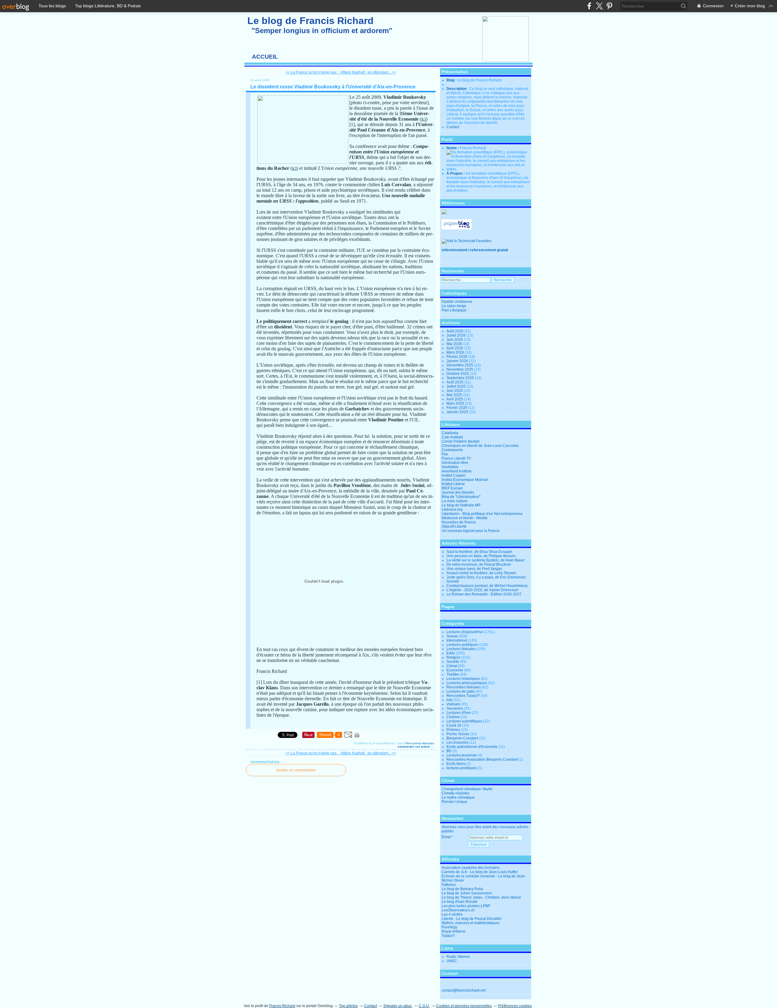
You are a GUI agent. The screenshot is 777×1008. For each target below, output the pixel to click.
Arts (449, 700)
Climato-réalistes (456, 793)
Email (446, 837)
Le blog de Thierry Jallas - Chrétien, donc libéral (481, 897)
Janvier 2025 (457, 412)
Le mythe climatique (458, 797)
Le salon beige (454, 306)
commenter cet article (414, 746)
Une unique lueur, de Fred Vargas (474, 569)
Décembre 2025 (460, 365)
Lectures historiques (463, 679)
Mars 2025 (455, 403)
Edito (450, 653)
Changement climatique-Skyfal (467, 789)
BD (449, 751)
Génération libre (455, 463)
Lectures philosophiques (466, 683)
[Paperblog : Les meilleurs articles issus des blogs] (457, 228)
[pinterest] (609, 5)
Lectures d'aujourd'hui (464, 632)
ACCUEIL (265, 56)
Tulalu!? (448, 936)
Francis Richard (282, 1006)
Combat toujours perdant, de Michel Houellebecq (487, 586)
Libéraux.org (452, 509)
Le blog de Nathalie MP (461, 505)
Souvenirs (454, 708)
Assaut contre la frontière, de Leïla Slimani (481, 573)
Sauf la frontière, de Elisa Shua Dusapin (479, 552)
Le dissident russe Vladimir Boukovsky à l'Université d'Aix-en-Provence (333, 86)
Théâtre (452, 674)
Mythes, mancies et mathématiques (471, 923)
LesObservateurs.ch (458, 910)
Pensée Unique (454, 802)
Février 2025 (457, 408)
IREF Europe (452, 488)
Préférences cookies (515, 1006)
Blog (450, 80)
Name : (453, 148)
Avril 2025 (455, 399)
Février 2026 (457, 357)
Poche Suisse (457, 734)
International (456, 640)
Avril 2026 (455, 348)
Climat (451, 666)
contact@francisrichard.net (464, 990)
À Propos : (456, 173)
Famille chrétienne (457, 302)
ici (423, 119)
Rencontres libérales (419, 743)
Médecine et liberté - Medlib (464, 518)
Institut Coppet (453, 475)
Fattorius (449, 885)
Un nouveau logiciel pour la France (471, 531)
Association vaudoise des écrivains (471, 868)
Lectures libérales (461, 649)
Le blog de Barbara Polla (462, 889)
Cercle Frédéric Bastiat (460, 441)
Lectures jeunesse (461, 755)
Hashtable (450, 467)
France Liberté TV (456, 458)
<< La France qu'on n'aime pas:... (313, 72)
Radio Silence (458, 957)
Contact (452, 127)
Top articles (348, 1006)
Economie (454, 670)
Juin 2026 (455, 340)
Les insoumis (457, 742)
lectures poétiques (461, 768)
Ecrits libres (456, 764)
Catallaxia (450, 433)
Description (456, 89)
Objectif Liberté (454, 526)
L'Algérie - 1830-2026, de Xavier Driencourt (482, 590)
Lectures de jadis (460, 691)
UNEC (451, 961)
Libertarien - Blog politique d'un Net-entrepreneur (482, 514)
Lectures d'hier (458, 713)
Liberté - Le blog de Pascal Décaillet (471, 919)
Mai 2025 (454, 395)
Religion (453, 657)
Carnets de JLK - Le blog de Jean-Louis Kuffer (480, 872)
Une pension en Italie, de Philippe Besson (481, 556)
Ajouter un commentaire (296, 770)
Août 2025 (455, 382)
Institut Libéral (453, 484)
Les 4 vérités (452, 914)
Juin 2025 (455, 391)
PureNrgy (449, 927)
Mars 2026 (455, 352)
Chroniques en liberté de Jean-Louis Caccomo (480, 446)
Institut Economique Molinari (465, 480)
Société (452, 662)
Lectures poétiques (462, 645)
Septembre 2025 (460, 378)
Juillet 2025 (456, 386)
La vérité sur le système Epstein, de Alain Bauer (485, 560)
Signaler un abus (397, 1006)
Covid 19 (453, 725)
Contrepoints (452, 450)
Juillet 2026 (456, 335)
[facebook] (589, 5)
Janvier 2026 (457, 361)
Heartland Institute (457, 471)
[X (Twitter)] (599, 5)
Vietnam (453, 704)
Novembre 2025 (460, 369)
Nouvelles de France (459, 522)
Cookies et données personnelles (464, 1006)
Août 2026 (455, 331)
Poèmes (453, 730)
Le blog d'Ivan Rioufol (459, 902)
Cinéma (453, 717)
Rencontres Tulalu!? (463, 696)
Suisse (452, 636)
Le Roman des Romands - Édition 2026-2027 (483, 594)
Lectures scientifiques (464, 721)
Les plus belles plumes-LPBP (466, 906)
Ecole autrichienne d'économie (471, 747)
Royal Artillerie (454, 931)
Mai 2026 (454, 344)
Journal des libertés (458, 492)
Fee (445, 454)
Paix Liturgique (454, 310)
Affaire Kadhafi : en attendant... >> (368, 72)
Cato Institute (452, 437)
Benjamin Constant (462, 738)
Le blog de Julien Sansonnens (467, 893)
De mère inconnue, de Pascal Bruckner (478, 564)
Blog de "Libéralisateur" (461, 497)
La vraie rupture (455, 501)
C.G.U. (424, 1006)
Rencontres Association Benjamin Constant (482, 759)
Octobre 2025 (458, 374)
